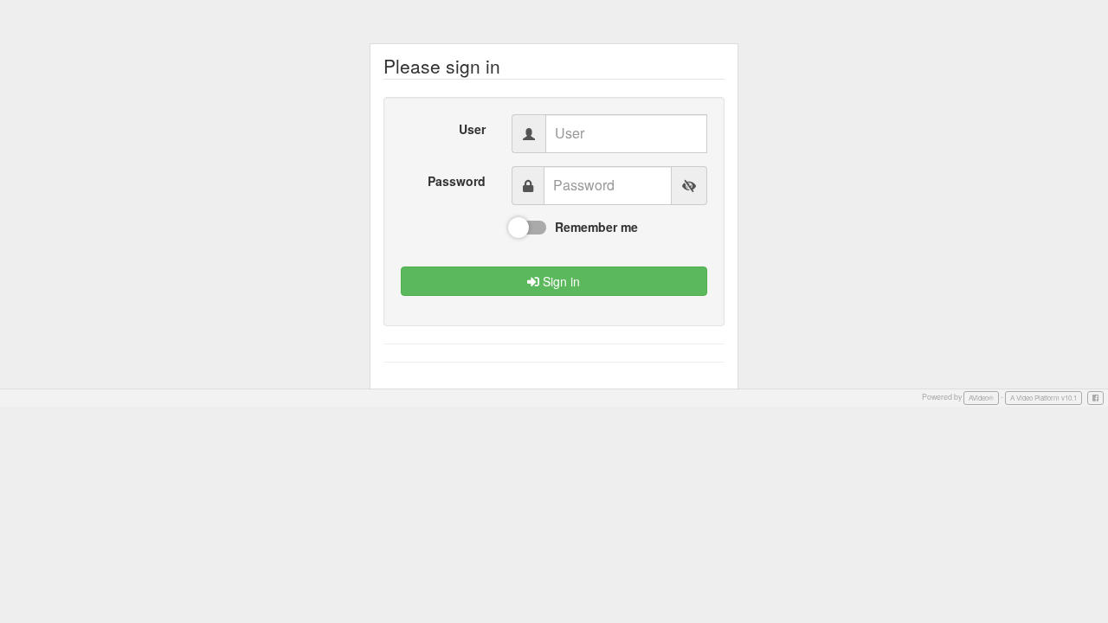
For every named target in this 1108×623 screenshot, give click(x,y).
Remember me (596, 226)
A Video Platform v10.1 (1043, 397)
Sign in (559, 281)
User (472, 129)
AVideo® (981, 397)
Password (457, 180)
